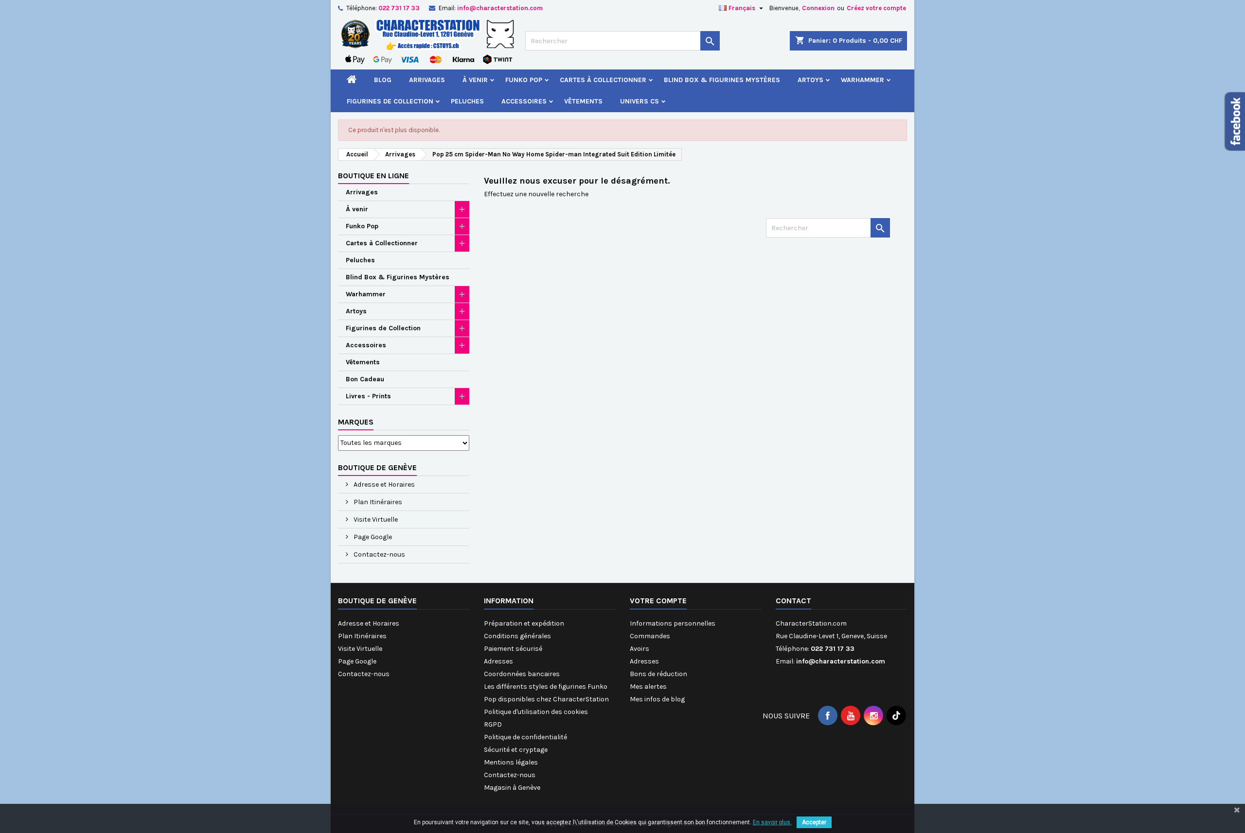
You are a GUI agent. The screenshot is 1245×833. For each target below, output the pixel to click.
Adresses (498, 661)
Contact (793, 600)
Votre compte (658, 600)
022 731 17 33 (399, 8)
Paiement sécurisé (513, 649)
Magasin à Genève (512, 787)
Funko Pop (523, 80)
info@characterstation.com (500, 8)
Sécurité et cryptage (516, 750)
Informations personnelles (672, 623)
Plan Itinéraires (377, 502)
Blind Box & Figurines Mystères (722, 80)
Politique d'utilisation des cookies (536, 712)
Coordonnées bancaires (522, 674)
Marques (356, 421)
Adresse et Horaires (383, 484)
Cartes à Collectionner (603, 80)
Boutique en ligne (373, 175)
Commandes (650, 636)
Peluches (467, 101)
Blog (382, 80)
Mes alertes (648, 686)
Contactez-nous (378, 554)
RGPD (493, 724)
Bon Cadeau (365, 379)
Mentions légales (511, 762)
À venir (475, 80)
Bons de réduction (658, 674)
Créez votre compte (876, 8)
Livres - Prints (368, 396)
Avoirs (639, 649)
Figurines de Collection (390, 101)
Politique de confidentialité (525, 737)
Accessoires (524, 101)
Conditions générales (517, 636)
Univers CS (639, 101)
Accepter (814, 822)
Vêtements (583, 101)
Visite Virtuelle (375, 519)
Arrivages (427, 80)
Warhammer (862, 80)
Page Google (372, 537)
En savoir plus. (772, 822)
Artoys (810, 80)
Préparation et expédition (524, 623)
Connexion (818, 8)
